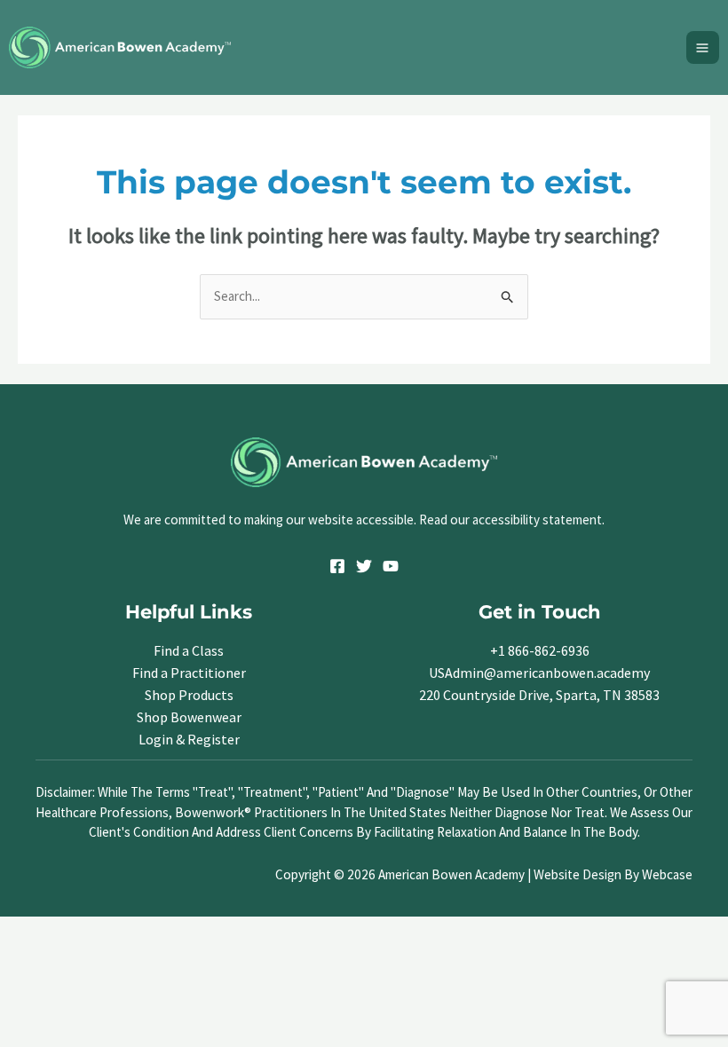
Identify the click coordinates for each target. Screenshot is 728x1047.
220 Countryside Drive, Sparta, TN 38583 (539, 695)
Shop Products (189, 695)
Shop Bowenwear (189, 717)
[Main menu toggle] (702, 47)
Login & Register (189, 739)
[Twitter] (364, 566)
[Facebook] (337, 566)
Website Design (577, 874)
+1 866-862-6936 (540, 650)
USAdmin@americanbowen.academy (539, 672)
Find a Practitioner (189, 672)
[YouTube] (391, 566)
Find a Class (189, 650)
